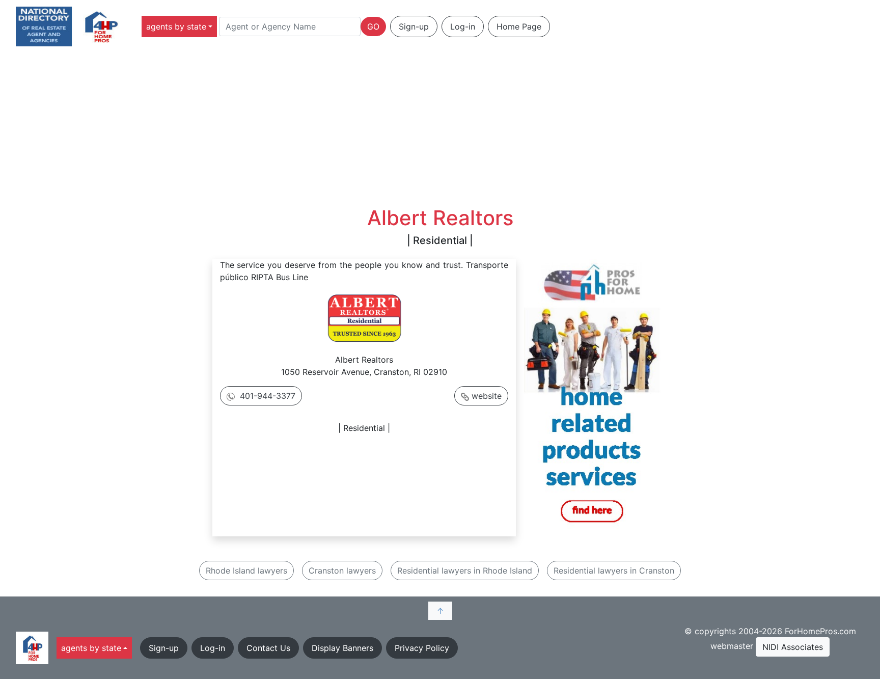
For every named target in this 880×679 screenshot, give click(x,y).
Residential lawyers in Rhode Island (464, 570)
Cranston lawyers (342, 570)
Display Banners (342, 648)
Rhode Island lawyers (246, 570)
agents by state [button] (176, 26)
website (487, 396)
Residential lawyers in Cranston (614, 570)
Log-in (462, 26)
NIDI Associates (792, 647)
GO (373, 26)
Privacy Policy (422, 648)
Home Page (519, 26)
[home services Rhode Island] (592, 395)
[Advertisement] (440, 129)
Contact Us (268, 648)
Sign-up (414, 26)
